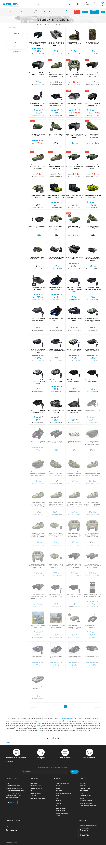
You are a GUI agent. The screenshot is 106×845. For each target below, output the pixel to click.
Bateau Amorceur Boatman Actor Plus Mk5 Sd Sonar (56, 104)
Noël (57, 805)
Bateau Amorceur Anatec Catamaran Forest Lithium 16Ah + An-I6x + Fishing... (92, 565)
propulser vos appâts (67, 718)
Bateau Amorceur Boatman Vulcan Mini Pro (56, 319)
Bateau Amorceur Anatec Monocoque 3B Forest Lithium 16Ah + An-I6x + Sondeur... (92, 504)
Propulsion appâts (53, 24)
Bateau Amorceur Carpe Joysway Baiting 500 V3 (37, 687)
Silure (44, 12)
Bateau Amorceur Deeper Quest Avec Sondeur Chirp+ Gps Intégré (37, 43)
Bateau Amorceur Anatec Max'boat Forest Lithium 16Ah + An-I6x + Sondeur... (37, 565)
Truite (22, 12)
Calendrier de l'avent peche (62, 813)
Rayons (16, 33)
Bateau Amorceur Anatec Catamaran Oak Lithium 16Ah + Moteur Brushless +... (74, 565)
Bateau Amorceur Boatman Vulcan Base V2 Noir (38, 411)
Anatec (40, 730)
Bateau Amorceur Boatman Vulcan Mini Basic (56, 288)
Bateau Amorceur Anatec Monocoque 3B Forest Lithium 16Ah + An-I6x (56, 166)
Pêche (41, 24)
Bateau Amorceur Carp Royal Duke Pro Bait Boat (38, 288)
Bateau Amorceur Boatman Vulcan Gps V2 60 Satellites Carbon (74, 289)
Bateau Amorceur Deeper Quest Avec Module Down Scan (56, 442)
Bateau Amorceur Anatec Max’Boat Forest (38, 196)
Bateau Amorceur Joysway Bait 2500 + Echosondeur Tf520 (56, 258)
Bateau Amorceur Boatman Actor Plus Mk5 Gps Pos (74, 595)
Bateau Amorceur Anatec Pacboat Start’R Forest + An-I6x (38, 258)
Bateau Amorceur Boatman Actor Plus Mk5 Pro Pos (74, 380)
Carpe (11, 12)
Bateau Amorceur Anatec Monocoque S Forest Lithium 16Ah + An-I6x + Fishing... (38, 504)
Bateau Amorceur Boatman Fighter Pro (92, 626)
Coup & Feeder (36, 12)
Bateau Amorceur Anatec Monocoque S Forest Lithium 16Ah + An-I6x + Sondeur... (92, 473)
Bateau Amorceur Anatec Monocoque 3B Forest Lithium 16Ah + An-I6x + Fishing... (38, 535)
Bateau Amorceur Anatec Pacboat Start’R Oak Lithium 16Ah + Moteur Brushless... (92, 443)
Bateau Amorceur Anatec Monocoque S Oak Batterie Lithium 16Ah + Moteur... (92, 135)
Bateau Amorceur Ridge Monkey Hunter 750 (74, 258)
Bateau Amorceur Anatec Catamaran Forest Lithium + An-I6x (56, 228)
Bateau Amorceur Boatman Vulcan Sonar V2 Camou (74, 350)
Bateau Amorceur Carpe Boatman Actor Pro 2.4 (74, 657)
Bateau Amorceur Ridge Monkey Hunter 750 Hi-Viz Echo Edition (56, 196)
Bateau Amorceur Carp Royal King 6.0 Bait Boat (92, 104)
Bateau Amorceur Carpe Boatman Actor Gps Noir (37, 657)
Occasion (68, 13)
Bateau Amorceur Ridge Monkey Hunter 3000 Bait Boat (37, 73)
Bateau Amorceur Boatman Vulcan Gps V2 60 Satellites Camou (37, 381)
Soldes (57, 795)
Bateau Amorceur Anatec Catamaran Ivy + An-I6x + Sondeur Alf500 (74, 627)
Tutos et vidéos (93, 12)
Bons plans (76, 12)
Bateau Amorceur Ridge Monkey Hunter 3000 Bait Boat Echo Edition (74, 135)
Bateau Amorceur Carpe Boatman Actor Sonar (56, 657)
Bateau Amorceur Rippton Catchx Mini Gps (38, 626)
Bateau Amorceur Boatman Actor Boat (92, 657)
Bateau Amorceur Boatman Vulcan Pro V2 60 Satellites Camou (92, 320)
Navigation (60, 12)
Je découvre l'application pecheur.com (88, 825)
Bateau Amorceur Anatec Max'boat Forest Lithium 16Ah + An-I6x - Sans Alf (74, 74)
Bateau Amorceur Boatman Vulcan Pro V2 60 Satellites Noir (56, 350)
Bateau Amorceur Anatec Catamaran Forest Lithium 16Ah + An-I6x (92, 166)
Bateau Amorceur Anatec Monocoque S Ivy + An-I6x (56, 135)
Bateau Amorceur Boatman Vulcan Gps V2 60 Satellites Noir (92, 288)
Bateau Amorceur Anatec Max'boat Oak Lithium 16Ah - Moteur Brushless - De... (74, 535)
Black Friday (58, 803)
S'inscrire (74, 771)
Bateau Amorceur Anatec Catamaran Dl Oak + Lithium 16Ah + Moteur (92, 74)
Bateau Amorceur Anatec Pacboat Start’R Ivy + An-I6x (37, 135)
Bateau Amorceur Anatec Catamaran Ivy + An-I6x (74, 227)
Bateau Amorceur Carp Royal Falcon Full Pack (38, 104)
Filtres (15, 47)
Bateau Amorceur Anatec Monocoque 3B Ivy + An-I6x (92, 227)
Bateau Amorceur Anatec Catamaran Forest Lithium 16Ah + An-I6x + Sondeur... (74, 166)
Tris (16, 42)
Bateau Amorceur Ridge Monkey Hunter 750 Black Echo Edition (74, 196)
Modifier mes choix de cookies (38, 798)
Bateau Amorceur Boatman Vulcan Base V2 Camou (56, 380)
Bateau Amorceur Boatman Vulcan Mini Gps (38, 442)
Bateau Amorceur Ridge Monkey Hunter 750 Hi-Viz (92, 196)
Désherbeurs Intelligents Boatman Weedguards (74, 442)
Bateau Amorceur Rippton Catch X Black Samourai (56, 626)
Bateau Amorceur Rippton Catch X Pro (37, 227)
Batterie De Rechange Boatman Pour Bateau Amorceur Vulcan (92, 595)
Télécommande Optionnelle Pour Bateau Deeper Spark (74, 43)
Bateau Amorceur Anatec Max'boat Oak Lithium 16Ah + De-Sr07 (56, 535)
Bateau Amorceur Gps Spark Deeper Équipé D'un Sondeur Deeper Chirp (56, 43)
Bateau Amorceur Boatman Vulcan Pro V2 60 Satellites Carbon (38, 350)
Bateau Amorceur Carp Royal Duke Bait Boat (74, 411)
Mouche (29, 12)
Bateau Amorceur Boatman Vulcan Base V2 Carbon (38, 319)
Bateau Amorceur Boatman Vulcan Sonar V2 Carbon (92, 350)
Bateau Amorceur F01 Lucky (92, 410)
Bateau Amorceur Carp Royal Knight (74, 104)
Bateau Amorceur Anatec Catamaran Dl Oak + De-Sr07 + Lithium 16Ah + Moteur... (38, 596)
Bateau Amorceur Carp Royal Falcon (74, 319)
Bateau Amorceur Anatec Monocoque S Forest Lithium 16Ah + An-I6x (38, 166)
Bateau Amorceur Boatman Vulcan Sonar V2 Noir (56, 595)
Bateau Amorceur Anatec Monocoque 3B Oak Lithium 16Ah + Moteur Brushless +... (56, 504)
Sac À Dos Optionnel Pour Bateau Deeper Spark (92, 43)
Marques (85, 12)
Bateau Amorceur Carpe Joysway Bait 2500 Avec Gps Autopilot (92, 258)
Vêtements (51, 12)
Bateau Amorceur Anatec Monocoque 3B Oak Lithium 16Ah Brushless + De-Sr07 (56, 74)
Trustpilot (8, 742)
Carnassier (4, 12)
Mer (17, 12)
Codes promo (59, 790)
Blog (103, 12)
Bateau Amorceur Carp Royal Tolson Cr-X (56, 411)
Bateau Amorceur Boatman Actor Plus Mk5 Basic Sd (92, 380)
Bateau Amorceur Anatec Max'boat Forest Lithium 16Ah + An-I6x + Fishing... (56, 565)
